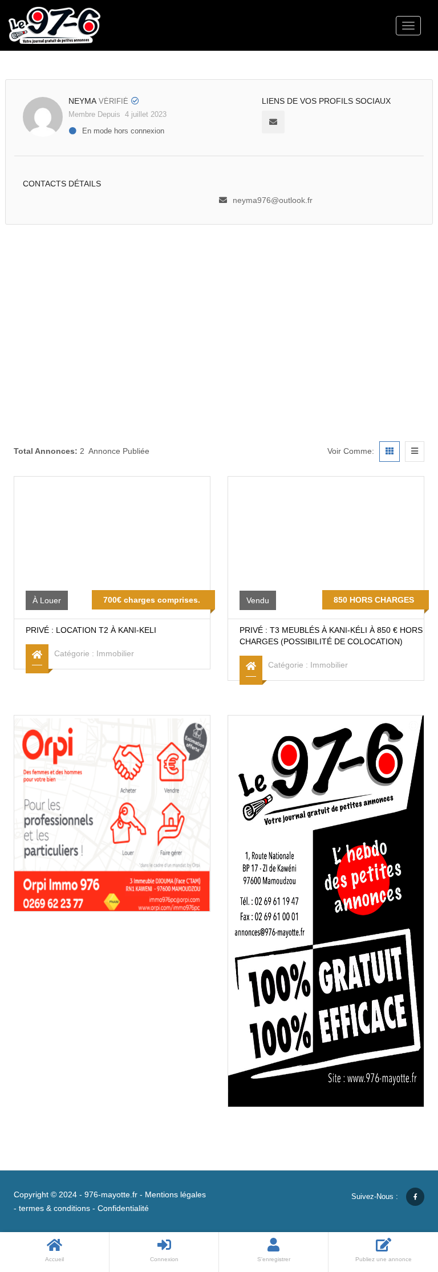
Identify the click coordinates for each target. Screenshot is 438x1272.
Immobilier (115, 653)
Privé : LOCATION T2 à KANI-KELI (91, 630)
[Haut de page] (401, 1200)
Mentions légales (175, 1194)
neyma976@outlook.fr (273, 200)
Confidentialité (123, 1208)
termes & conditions (54, 1208)
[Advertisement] (219, 310)
